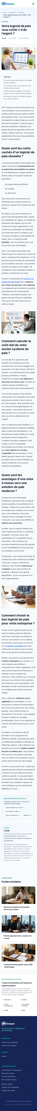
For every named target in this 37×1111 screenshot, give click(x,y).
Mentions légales (7, 1084)
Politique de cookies (8, 1090)
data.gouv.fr (7, 1000)
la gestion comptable (14, 646)
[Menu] (33, 4)
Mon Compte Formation (12, 811)
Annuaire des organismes (10, 1042)
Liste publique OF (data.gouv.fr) (12, 1070)
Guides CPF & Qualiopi (9, 1045)
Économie (21, 12)
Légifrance (26, 815)
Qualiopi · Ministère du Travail (13, 808)
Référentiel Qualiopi (8, 1073)
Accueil (4, 12)
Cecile (4, 38)
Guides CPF (12, 12)
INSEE (23, 1010)
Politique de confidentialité (10, 1087)
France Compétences (11, 815)
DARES (6, 1010)
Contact (4, 1056)
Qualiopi (24, 1000)
